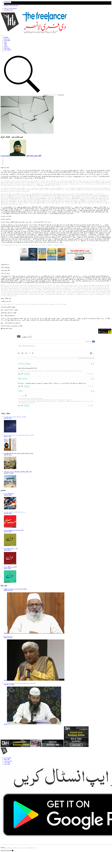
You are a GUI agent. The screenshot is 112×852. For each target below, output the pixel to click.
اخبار (5, 45)
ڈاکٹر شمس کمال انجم (33, 155)
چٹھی (5, 43)
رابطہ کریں (7, 762)
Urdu (5, 4)
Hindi (12, 4)
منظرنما (6, 37)
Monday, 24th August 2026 (11, 5)
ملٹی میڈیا (6, 48)
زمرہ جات (7, 38)
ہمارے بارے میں (8, 760)
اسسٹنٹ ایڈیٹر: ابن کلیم (10, 8)
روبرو (5, 41)
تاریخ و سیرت (5, 155)
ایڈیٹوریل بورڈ (7, 49)
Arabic (8, 4)
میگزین (6, 46)
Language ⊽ (7, 2)
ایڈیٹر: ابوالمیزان (8, 10)
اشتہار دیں (7, 764)
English (16, 4)
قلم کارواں (7, 40)
